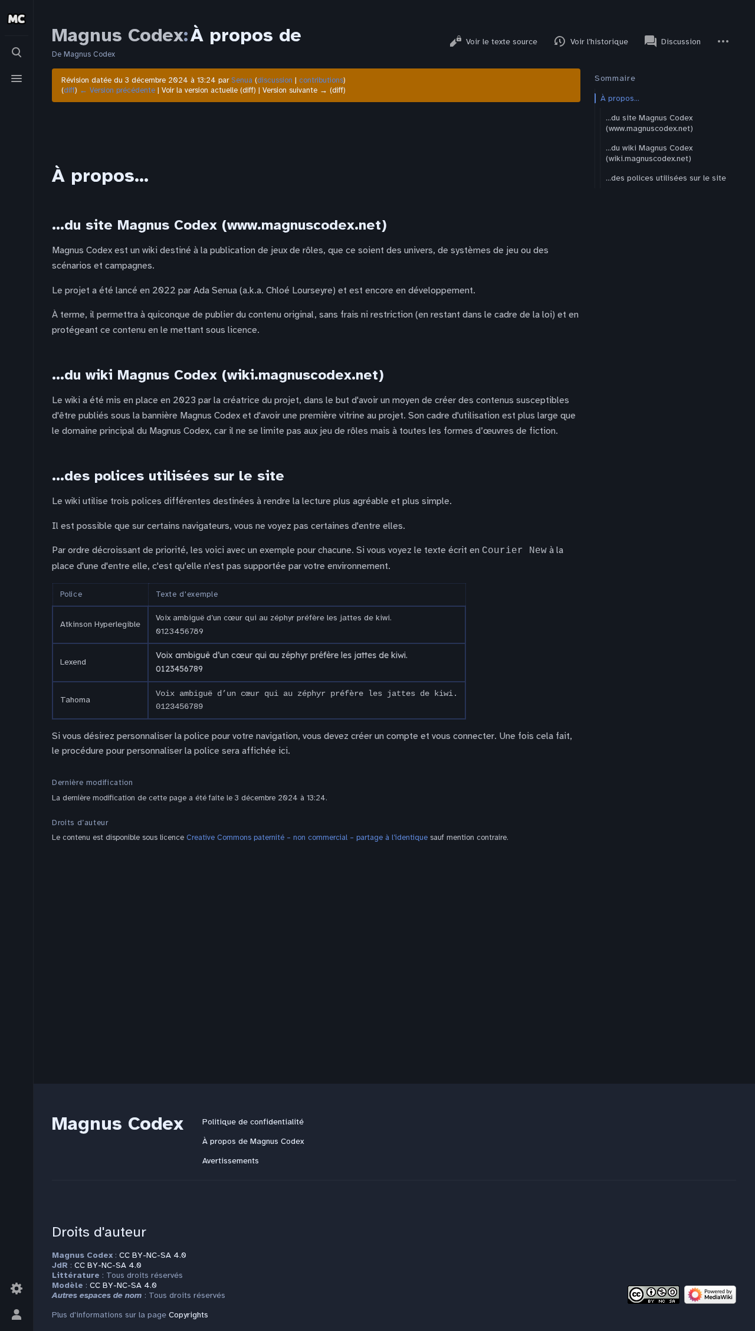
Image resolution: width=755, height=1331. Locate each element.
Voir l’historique (599, 42)
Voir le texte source (501, 42)
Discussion (681, 42)
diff (69, 90)
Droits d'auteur (99, 1232)
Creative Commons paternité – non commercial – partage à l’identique (307, 837)
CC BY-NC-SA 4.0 (152, 1255)
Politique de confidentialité (253, 1122)
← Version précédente (117, 90)
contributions (321, 80)
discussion (275, 80)
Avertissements (230, 1161)
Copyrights (188, 1315)
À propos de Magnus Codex (253, 1141)
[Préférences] (16, 1288)
